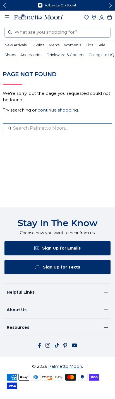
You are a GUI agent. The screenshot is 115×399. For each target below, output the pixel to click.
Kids (89, 45)
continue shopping (58, 110)
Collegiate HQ (101, 54)
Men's (54, 45)
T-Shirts (37, 45)
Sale (101, 45)
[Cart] (109, 17)
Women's (72, 45)
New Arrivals (15, 45)
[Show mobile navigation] (7, 17)
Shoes (10, 54)
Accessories (31, 54)
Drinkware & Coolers (65, 54)
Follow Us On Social (60, 5)
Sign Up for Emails (61, 248)
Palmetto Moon (65, 366)
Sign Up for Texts (61, 267)
